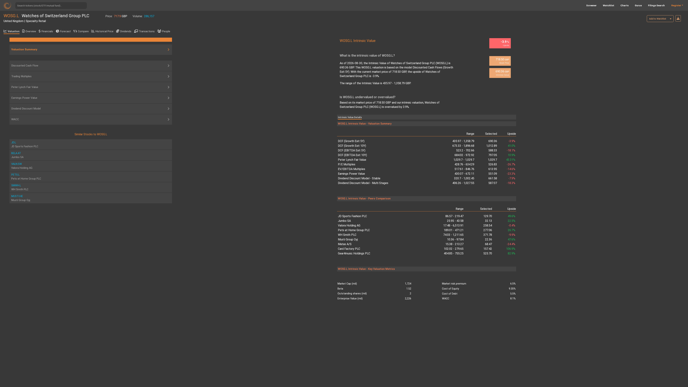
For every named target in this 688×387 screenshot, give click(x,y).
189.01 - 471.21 (454, 230)
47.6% (511, 239)
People (166, 31)
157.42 (487, 248)
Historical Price (104, 31)
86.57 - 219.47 (454, 216)
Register (676, 5)
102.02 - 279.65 (454, 248)
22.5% (511, 221)
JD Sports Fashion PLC (352, 216)
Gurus (638, 5)
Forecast (65, 31)
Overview (30, 31)
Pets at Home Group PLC (354, 230)
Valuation (14, 31)
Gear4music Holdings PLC (354, 253)
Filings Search (656, 5)
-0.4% (511, 225)
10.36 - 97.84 (455, 239)
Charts (624, 5)
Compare (83, 31)
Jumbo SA (344, 221)
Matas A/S (345, 244)
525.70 (487, 253)
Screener (591, 5)
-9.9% (511, 234)
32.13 (488, 221)
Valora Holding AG (349, 225)
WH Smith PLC (347, 234)
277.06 (487, 230)
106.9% (510, 248)
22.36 (488, 239)
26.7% (511, 230)
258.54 (487, 225)
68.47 (488, 244)
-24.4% (511, 244)
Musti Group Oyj (348, 239)
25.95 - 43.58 (455, 221)
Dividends (125, 31)
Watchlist (608, 5)
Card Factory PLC (349, 248)
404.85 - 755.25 (454, 253)
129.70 (487, 216)
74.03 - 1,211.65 (453, 234)
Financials (47, 31)
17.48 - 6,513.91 (453, 225)
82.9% (511, 253)
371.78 (487, 234)
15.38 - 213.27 (454, 244)
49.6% (511, 216)
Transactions (147, 31)
